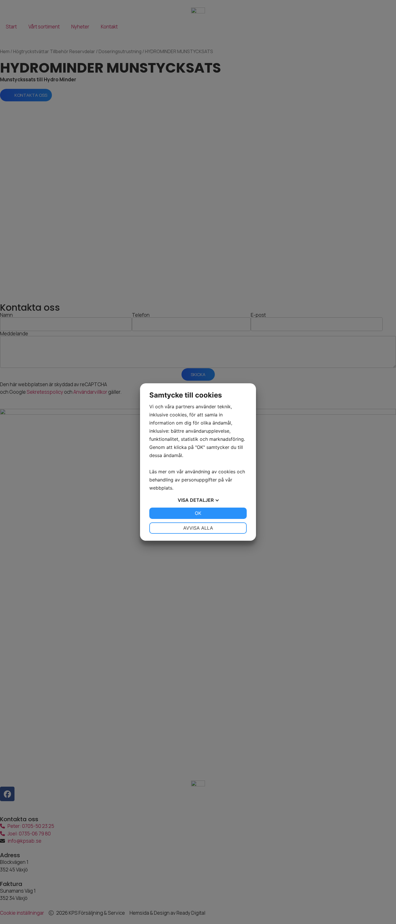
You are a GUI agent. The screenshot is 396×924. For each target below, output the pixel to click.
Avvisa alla (198, 528)
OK (198, 513)
